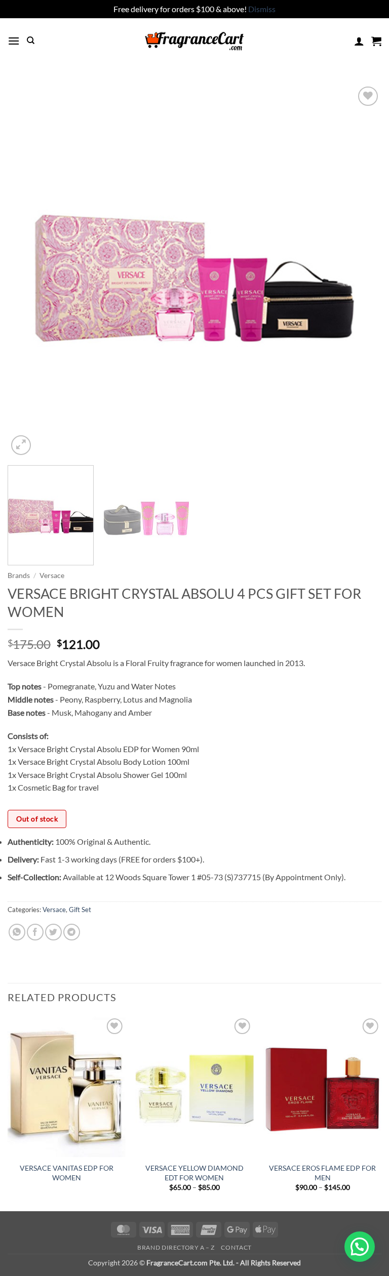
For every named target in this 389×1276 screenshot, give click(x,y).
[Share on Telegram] (71, 932)
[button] (14, 40)
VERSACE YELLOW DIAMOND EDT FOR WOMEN (194, 1173)
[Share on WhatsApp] (17, 932)
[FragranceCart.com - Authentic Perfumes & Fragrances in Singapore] (194, 41)
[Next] (361, 270)
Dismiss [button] (262, 9)
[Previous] (28, 270)
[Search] (30, 40)
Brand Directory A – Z (176, 1247)
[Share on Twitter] (53, 932)
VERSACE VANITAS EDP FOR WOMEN (66, 1173)
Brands (19, 575)
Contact (236, 1247)
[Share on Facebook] (35, 932)
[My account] (359, 41)
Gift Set (80, 909)
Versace (52, 575)
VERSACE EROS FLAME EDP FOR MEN (322, 1173)
